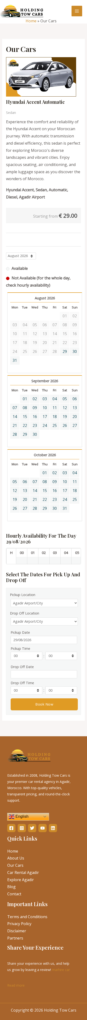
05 (65, 398)
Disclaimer (16, 931)
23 (35, 425)
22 (25, 425)
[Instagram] (22, 828)
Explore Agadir (20, 879)
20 (74, 416)
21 (15, 425)
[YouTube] (42, 828)
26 (65, 425)
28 (15, 434)
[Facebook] (11, 828)
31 (15, 360)
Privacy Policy (19, 923)
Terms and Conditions (27, 916)
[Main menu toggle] (77, 11)
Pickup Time (20, 648)
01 (25, 398)
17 (45, 416)
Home (31, 21)
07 (15, 407)
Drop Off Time (22, 683)
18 (54, 416)
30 (74, 351)
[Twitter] (32, 828)
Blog (11, 886)
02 (35, 398)
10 (45, 407)
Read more (16, 985)
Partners (15, 938)
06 (74, 398)
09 (35, 407)
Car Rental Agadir (23, 872)
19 (65, 416)
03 (45, 398)
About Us (15, 858)
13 (74, 407)
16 (35, 416)
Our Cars (15, 865)
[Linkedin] (53, 828)
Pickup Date (20, 632)
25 (54, 425)
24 (45, 425)
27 (74, 425)
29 (65, 351)
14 (15, 416)
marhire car (61, 969)
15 (25, 416)
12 (65, 407)
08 (25, 407)
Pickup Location (22, 594)
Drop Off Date (22, 666)
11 (54, 407)
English (21, 816)
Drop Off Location (24, 613)
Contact (14, 894)
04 (54, 398)
